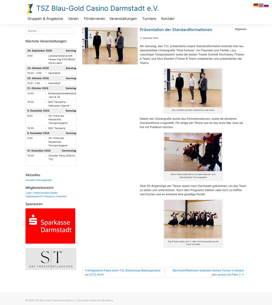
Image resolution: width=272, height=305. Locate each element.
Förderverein (94, 19)
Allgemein (241, 29)
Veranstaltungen (123, 19)
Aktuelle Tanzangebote (38, 180)
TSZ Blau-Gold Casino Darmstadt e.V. (96, 8)
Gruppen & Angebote (45, 19)
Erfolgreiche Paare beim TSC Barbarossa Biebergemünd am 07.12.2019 (122, 272)
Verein (73, 19)
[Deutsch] (256, 5)
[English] (261, 5)
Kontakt (168, 19)
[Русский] (266, 5)
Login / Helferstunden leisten (41, 192)
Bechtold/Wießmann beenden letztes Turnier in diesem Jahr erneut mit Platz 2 (208, 272)
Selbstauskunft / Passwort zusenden (46, 196)
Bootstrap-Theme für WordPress (95, 300)
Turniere (149, 19)
